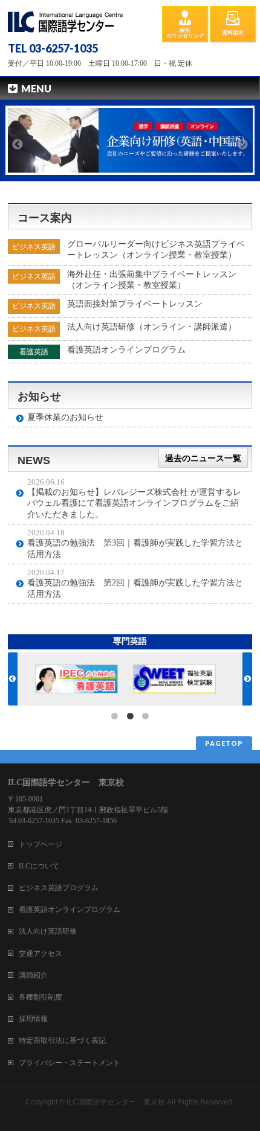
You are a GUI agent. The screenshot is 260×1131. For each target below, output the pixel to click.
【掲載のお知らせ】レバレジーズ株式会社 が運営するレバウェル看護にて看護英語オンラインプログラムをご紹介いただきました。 (134, 503)
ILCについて (39, 866)
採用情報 (33, 1019)
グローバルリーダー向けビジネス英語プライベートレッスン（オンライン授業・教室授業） (156, 250)
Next (242, 145)
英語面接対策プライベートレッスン (135, 303)
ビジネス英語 (34, 247)
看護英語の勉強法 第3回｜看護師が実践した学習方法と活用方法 (135, 548)
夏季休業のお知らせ (65, 417)
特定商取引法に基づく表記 (62, 1040)
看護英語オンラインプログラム (126, 349)
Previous (17, 145)
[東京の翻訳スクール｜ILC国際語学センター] (65, 19)
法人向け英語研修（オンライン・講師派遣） (151, 326)
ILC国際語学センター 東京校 (116, 1102)
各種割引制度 (40, 997)
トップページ (40, 844)
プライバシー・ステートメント (69, 1063)
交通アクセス (40, 953)
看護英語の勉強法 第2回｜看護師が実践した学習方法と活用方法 (135, 588)
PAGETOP (224, 743)
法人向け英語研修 (48, 931)
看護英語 (33, 352)
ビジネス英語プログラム (59, 888)
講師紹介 (33, 975)
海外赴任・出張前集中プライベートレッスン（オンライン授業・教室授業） (151, 280)
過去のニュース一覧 (203, 458)
